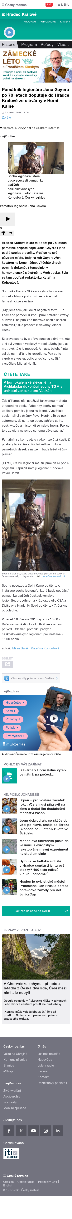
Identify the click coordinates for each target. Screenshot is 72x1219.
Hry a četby (13, 702)
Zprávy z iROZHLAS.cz (22, 930)
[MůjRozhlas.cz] (7, 137)
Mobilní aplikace (14, 1108)
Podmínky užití (47, 1181)
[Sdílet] (10, 233)
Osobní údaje (26, 1181)
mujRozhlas (10, 691)
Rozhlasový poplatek (52, 1083)
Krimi (9, 711)
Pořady (47, 44)
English (7, 1185)
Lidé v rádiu (46, 1065)
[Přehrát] (7, 219)
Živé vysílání (14, 736)
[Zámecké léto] (36, 65)
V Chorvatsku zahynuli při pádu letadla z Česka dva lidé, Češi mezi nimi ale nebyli (35, 988)
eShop (8, 1071)
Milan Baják (20, 648)
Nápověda (45, 1059)
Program (30, 21)
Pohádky (11, 719)
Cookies (8, 1181)
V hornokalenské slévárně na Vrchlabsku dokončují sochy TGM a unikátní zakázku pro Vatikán (33, 386)
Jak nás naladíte (49, 1054)
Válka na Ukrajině (15, 1054)
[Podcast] (3, 233)
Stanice (8, 1065)
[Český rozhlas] (14, 4)
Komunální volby (15, 1059)
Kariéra (43, 1071)
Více (63, 44)
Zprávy (7, 117)
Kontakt (43, 1077)
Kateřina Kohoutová (54, 576)
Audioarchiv (48, 21)
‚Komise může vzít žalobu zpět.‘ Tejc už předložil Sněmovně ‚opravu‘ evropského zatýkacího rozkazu (31, 1015)
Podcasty (10, 1102)
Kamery (65, 21)
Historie (9, 44)
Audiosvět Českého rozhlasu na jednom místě (31, 754)
